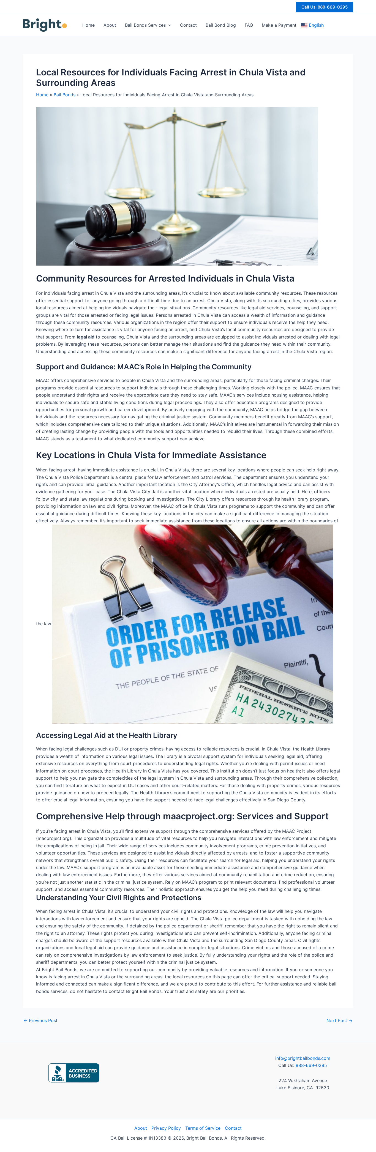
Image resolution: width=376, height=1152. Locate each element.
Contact (233, 1128)
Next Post (339, 1020)
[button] (324, 7)
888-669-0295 (311, 1065)
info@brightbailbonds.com (302, 1058)
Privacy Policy (166, 1128)
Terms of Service (202, 1128)
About (140, 1128)
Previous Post (40, 1020)
